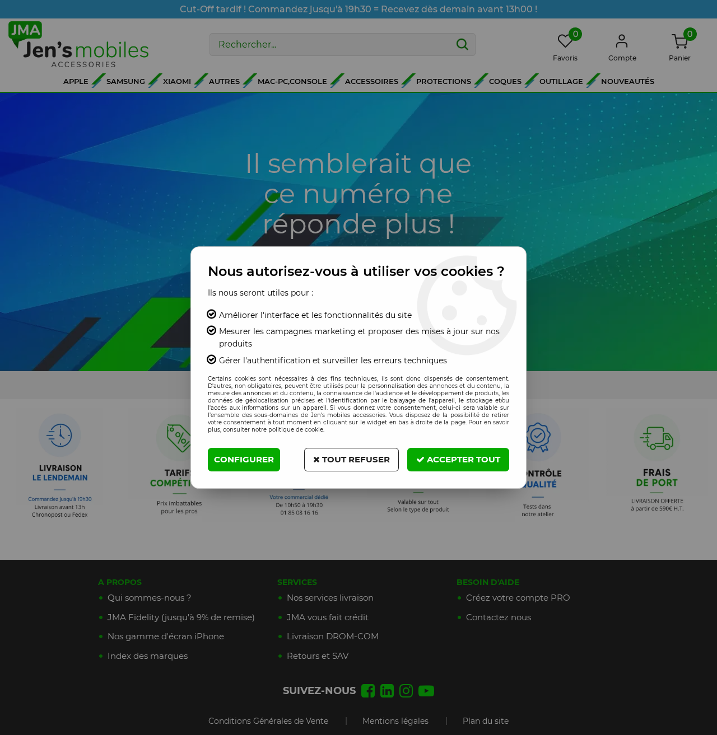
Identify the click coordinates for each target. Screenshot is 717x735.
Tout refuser (355, 459)
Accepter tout (462, 459)
